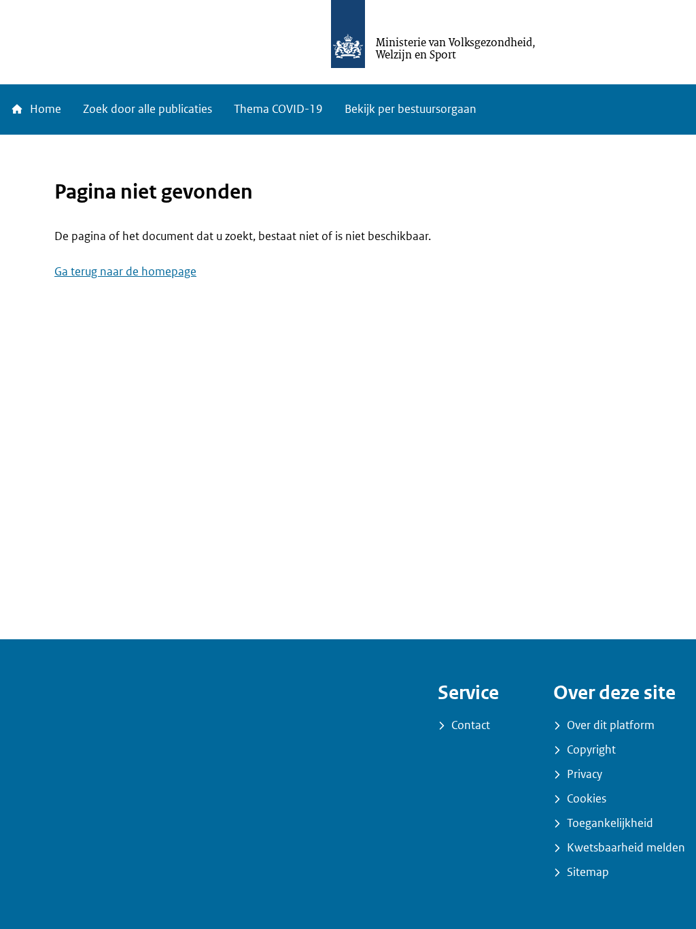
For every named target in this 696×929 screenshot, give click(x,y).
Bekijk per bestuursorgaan (410, 109)
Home (44, 109)
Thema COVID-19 (278, 109)
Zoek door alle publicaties (147, 109)
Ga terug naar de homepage (125, 272)
